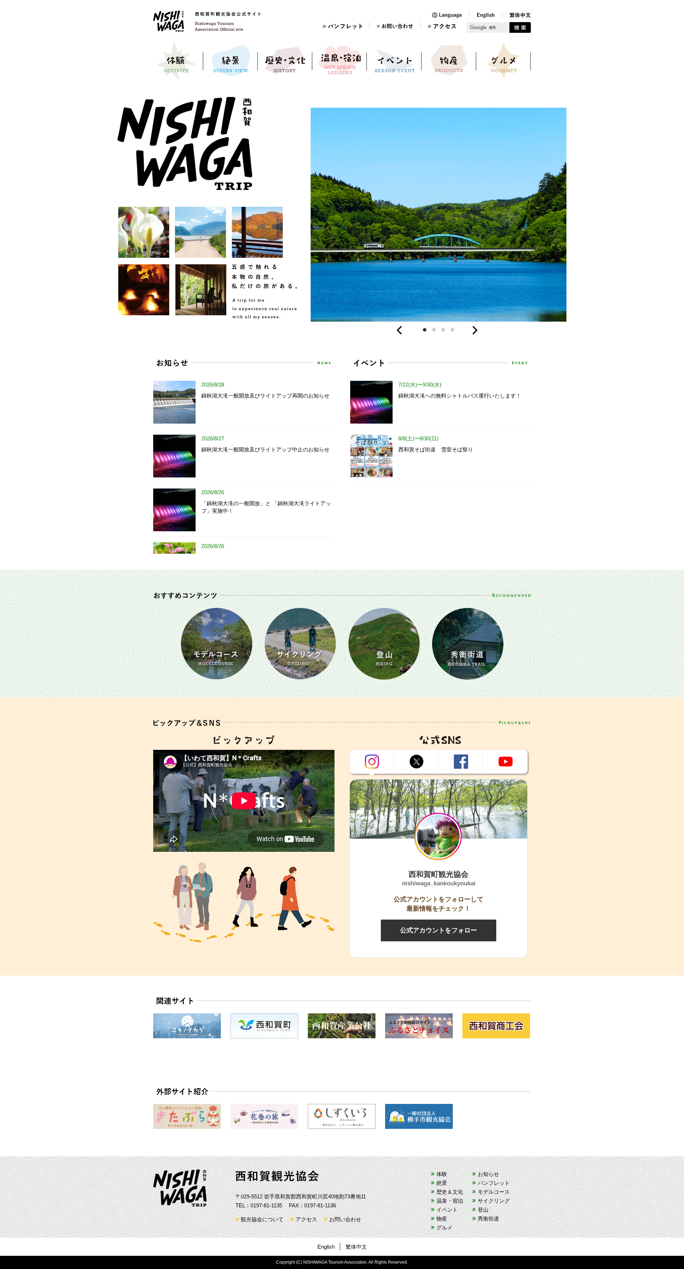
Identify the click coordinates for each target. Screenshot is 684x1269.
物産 (449, 60)
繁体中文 (356, 1247)
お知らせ (488, 1174)
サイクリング (494, 1201)
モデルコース (494, 1192)
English (326, 1247)
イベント (395, 60)
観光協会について (262, 1219)
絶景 (231, 60)
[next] (475, 331)
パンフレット (494, 1183)
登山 (483, 1210)
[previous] (401, 331)
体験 (176, 60)
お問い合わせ (345, 1219)
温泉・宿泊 (340, 60)
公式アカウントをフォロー (438, 930)
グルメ (504, 60)
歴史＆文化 (285, 60)
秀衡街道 (488, 1219)
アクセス (306, 1219)
